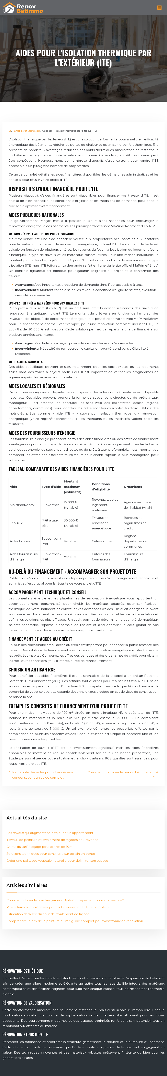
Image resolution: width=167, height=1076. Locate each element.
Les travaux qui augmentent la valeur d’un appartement (50, 833)
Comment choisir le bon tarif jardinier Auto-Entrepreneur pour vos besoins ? (65, 900)
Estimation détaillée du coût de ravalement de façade (48, 914)
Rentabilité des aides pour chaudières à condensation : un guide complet (42, 774)
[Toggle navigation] (159, 8)
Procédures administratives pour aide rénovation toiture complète (58, 907)
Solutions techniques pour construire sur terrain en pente (51, 854)
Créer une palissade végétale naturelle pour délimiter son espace (57, 861)
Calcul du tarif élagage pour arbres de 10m (40, 847)
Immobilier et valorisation (26, 130)
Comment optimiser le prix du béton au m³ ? (121, 774)
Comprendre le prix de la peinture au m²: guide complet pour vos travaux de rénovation (75, 921)
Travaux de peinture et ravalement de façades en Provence (52, 840)
